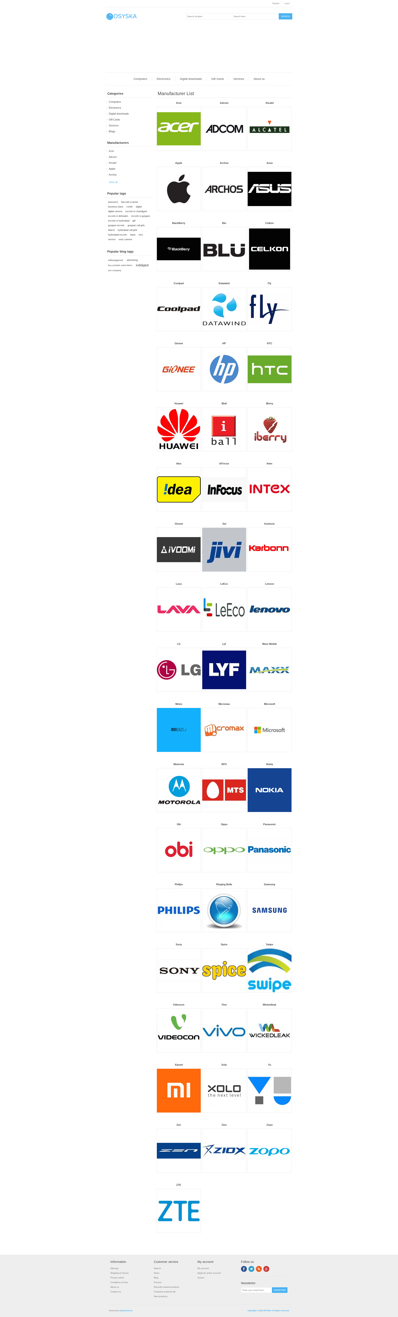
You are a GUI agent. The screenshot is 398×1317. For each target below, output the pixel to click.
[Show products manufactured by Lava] (179, 610)
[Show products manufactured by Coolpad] (179, 309)
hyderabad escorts (117, 234)
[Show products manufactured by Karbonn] (269, 549)
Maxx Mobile (269, 644)
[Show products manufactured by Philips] (179, 910)
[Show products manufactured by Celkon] (269, 249)
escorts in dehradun (118, 216)
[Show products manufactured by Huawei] (179, 429)
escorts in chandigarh (136, 211)
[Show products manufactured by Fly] (269, 309)
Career (200, 1277)
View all (113, 182)
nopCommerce (126, 1311)
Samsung (269, 884)
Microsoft (269, 704)
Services (238, 78)
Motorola (179, 764)
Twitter (251, 1269)
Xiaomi (179, 1064)
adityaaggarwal (115, 260)
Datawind (224, 283)
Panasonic (269, 824)
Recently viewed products (166, 1287)
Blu (224, 223)
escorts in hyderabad (118, 220)
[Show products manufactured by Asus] (269, 189)
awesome (113, 202)
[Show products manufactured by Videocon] (179, 1030)
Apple (112, 168)
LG (178, 644)
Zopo (269, 1125)
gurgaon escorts (116, 225)
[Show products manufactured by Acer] (179, 129)
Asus (269, 163)
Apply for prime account (209, 1273)
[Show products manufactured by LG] (179, 670)
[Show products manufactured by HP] (224, 369)
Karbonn (269, 523)
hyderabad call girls (127, 230)
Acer (111, 151)
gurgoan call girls (136, 225)
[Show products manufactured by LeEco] (224, 610)
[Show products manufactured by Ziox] (224, 1151)
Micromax (224, 704)
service (112, 239)
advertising (132, 260)
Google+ (266, 1269)
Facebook (244, 1269)
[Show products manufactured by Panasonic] (269, 850)
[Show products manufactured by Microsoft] (269, 730)
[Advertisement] (199, 49)
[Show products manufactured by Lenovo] (269, 610)
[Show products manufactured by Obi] (179, 850)
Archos (113, 174)
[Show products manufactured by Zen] (179, 1151)
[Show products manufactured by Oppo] (224, 850)
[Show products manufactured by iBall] (224, 429)
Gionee (179, 343)
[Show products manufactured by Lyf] (224, 670)
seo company (114, 270)
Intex (269, 463)
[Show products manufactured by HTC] (269, 369)
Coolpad (179, 283)
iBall (224, 403)
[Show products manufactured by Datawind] (224, 309)
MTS (224, 764)
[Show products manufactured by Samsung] (269, 910)
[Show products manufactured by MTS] (224, 790)
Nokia (269, 764)
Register (276, 3)
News (156, 1273)
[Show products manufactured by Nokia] (269, 790)
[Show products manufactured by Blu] (224, 249)
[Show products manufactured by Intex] (269, 489)
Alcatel (112, 163)
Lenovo (269, 584)
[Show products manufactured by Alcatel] (269, 129)
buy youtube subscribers (120, 265)
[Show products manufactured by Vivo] (224, 1030)
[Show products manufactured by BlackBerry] (179, 249)
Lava (179, 584)
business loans (115, 206)
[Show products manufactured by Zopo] (269, 1151)
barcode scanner (129, 202)
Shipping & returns (119, 1273)
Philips (179, 884)
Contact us (115, 1291)
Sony (179, 944)
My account (203, 1268)
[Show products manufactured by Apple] (179, 189)
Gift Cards (217, 78)
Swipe (269, 944)
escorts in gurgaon (140, 216)
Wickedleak (269, 1004)
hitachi (111, 230)
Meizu (178, 704)
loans (133, 234)
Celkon (269, 223)
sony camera (125, 239)
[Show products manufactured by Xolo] (224, 1090)
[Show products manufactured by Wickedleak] (269, 1030)
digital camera (115, 211)
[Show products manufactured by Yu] (269, 1090)
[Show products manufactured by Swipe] (269, 970)
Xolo (224, 1064)
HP (224, 343)
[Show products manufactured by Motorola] (179, 790)
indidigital (142, 265)
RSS (259, 1269)
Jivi (224, 523)
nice (141, 234)
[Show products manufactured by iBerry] (269, 429)
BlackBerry (178, 223)
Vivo (224, 1004)
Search (157, 1268)
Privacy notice (117, 1277)
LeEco (224, 584)
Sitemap (114, 1268)
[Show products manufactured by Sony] (179, 970)
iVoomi (179, 523)
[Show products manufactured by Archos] (224, 189)
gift (133, 220)
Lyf (224, 644)
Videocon (178, 1004)
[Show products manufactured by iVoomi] (179, 549)
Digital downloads (191, 78)
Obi (179, 824)
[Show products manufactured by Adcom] (224, 129)
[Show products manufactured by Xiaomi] (179, 1090)
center (129, 206)
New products (160, 1296)
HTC (269, 343)
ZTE (178, 1185)
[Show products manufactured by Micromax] (224, 730)
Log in (287, 3)
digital (139, 206)
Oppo (224, 824)
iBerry (269, 403)
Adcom (113, 157)
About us (259, 78)
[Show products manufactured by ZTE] (179, 1211)
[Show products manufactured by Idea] (179, 489)
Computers (140, 78)
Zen (178, 1125)
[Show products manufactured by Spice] (224, 970)
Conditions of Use (119, 1282)
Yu (269, 1064)
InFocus (224, 463)
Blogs (112, 131)
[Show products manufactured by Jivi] (224, 549)
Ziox (224, 1125)
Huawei (178, 403)
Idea (178, 463)
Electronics (163, 78)
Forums (158, 1282)
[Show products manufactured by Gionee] (179, 369)
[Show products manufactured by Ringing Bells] (224, 910)
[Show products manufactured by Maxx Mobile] (269, 670)
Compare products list (165, 1291)
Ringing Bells (224, 884)
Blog (156, 1277)
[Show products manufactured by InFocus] (224, 489)
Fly (269, 283)
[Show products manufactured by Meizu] (179, 730)
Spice (224, 944)
